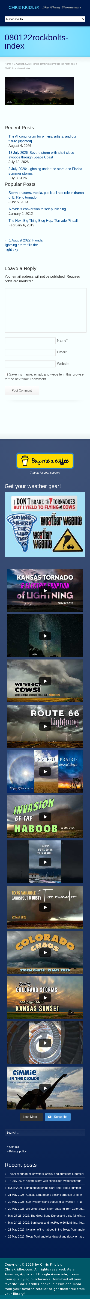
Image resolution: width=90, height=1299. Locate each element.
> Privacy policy (17, 1151)
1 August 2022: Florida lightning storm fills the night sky (23, 244)
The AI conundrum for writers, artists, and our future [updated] (46, 1174)
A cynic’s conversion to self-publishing (37, 209)
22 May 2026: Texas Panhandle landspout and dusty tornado (46, 1236)
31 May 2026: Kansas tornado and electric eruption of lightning (47, 1194)
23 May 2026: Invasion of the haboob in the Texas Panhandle (46, 1229)
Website (63, 364)
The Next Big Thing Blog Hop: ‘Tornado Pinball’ (43, 220)
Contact (14, 1146)
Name (62, 340)
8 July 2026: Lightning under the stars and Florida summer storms (49, 1188)
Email (62, 352)
